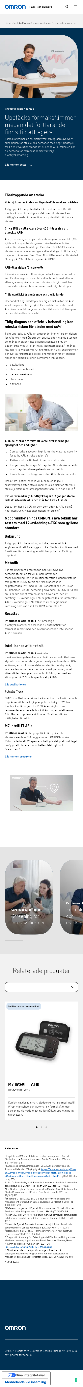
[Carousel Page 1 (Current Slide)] (36, 1127)
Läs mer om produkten (18, 756)
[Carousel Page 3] (46, 1127)
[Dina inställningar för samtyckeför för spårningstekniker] (76, 1380)
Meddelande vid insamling (25, 1382)
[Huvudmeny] (75, 6)
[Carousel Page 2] (41, 1127)
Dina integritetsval (30, 1375)
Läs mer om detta (15, 164)
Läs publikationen (15, 684)
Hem (7, 23)
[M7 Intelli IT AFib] (41, 1041)
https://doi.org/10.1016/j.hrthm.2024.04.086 (28, 1247)
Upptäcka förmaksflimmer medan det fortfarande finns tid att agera (47, 23)
